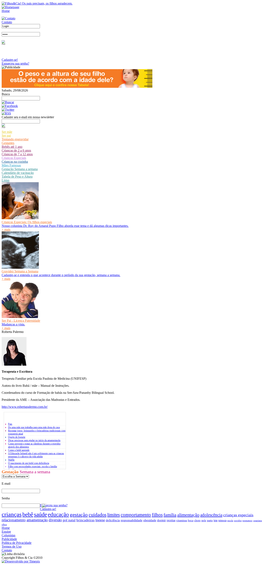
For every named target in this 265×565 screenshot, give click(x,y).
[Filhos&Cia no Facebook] (10, 106)
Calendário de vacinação (18, 173)
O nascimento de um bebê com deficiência (28, 463)
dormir (161, 520)
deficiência (113, 520)
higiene (100, 520)
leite (216, 520)
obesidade (149, 520)
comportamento (136, 514)
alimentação (188, 514)
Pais (10, 424)
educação (58, 514)
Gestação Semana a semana (20, 169)
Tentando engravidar (15, 139)
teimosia (222, 520)
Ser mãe (7, 132)
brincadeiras (85, 520)
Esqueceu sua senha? (15, 63)
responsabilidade (131, 520)
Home (6, 11)
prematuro (247, 520)
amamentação (37, 520)
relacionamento (14, 520)
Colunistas (8, 535)
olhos (4, 524)
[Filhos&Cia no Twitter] (8, 109)
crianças (12, 514)
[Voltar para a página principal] (10, 7)
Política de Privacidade (16, 543)
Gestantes (8, 143)
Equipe (6, 531)
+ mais (6, 229)
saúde (40, 514)
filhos (157, 514)
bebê (27, 514)
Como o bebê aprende (18, 450)
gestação (79, 514)
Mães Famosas (11, 165)
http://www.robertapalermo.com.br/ (25, 406)
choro (197, 520)
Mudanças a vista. (13, 324)
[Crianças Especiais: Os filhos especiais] (20, 218)
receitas (171, 520)
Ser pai (6, 135)
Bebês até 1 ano (12, 146)
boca (190, 520)
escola (230, 520)
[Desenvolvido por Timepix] (21, 561)
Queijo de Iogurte (16, 437)
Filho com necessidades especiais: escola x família (32, 466)
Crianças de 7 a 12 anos (17, 154)
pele (203, 520)
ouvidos (238, 520)
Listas (5, 180)
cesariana (257, 520)
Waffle (11, 459)
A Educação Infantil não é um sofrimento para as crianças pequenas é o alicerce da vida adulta (36, 455)
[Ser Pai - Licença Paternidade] (20, 317)
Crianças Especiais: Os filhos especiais (27, 222)
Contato (7, 22)
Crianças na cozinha (15, 161)
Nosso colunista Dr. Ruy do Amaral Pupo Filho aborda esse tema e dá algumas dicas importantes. (65, 226)
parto (210, 520)
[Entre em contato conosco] (8, 18)
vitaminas (181, 520)
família (170, 514)
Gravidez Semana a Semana (20, 271)
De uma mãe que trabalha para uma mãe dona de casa (34, 427)
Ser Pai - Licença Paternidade (21, 320)
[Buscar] (8, 102)
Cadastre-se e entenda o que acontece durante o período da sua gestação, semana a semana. (61, 275)
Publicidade (9, 539)
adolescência (211, 514)
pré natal (69, 520)
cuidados (97, 514)
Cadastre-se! (10, 59)
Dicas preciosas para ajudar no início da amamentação (34, 440)
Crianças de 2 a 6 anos (16, 150)
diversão (55, 520)
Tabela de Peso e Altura (17, 176)
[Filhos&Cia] (37, 3)
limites (113, 514)
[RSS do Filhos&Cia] (6, 113)
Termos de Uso (12, 546)
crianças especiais (238, 515)
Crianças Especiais (14, 158)
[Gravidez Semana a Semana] (20, 267)
